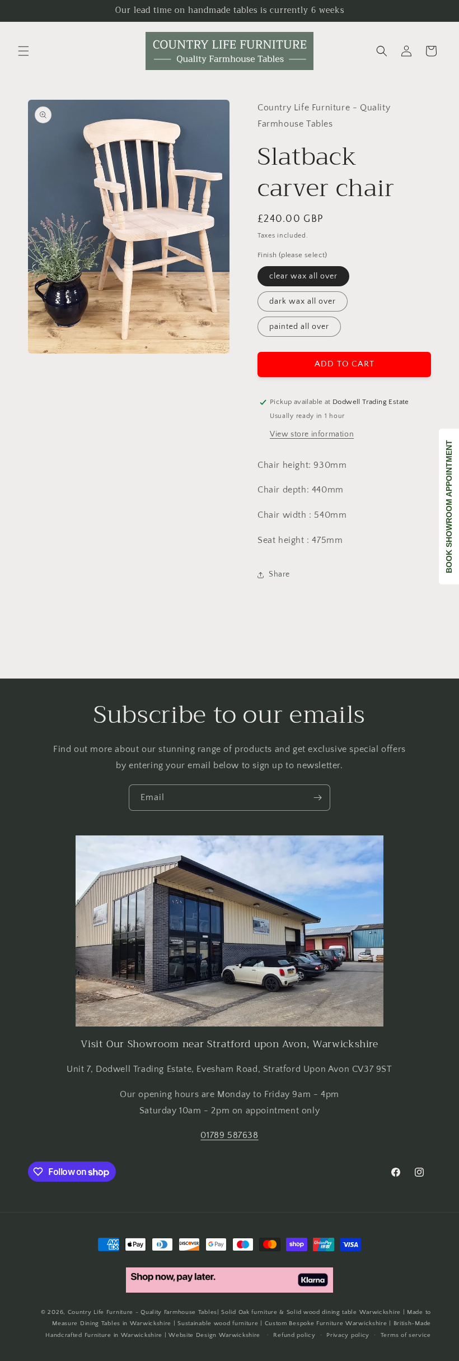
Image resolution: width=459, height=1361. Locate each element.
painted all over (299, 326)
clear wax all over (303, 276)
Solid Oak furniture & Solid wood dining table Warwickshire (311, 1312)
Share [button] (279, 574)
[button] (23, 51)
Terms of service (406, 1335)
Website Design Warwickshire (214, 1335)
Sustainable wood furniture (217, 1323)
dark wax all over (302, 301)
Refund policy (294, 1335)
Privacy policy (347, 1335)
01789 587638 (229, 1135)
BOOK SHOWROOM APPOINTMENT (448, 506)
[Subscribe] (317, 797)
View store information (312, 434)
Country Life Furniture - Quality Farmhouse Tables (142, 1312)
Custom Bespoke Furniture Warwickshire (326, 1323)
